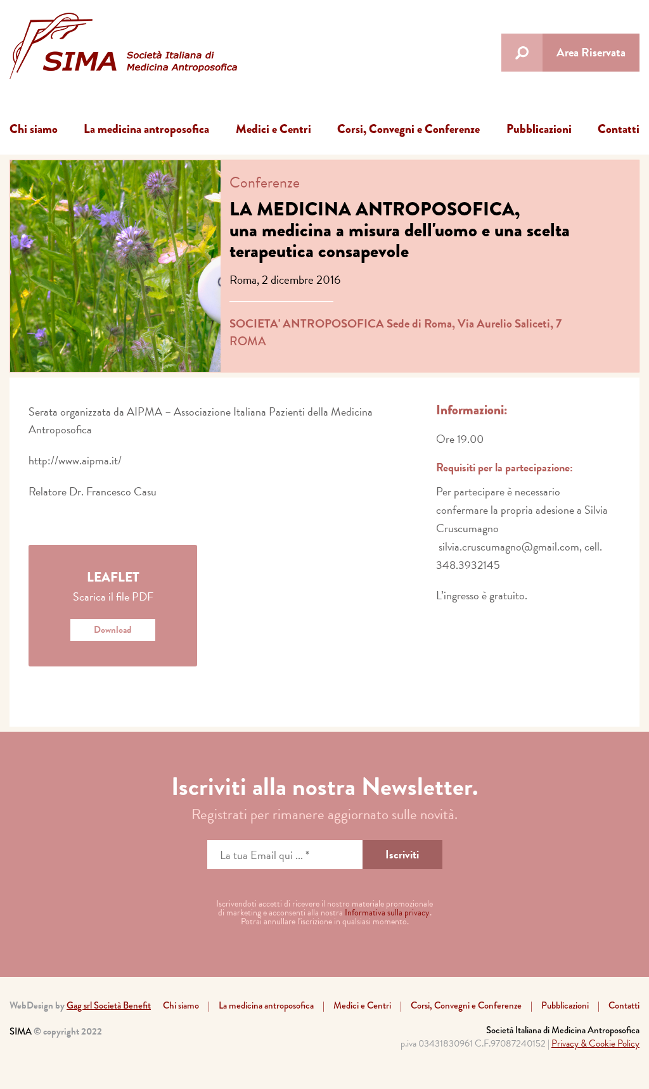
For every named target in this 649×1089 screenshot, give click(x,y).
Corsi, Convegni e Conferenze (408, 128)
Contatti (618, 128)
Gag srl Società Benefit (109, 1005)
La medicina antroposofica (146, 128)
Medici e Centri (273, 128)
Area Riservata (591, 52)
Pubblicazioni (539, 128)
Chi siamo (34, 128)
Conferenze (264, 182)
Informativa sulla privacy (387, 912)
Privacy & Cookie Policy (595, 1043)
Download (113, 630)
